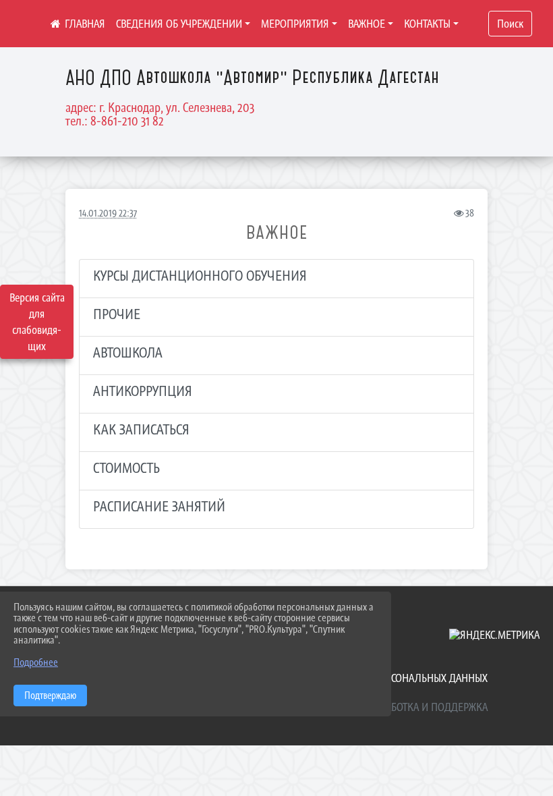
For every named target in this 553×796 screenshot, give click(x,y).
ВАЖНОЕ (366, 23)
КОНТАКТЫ (427, 23)
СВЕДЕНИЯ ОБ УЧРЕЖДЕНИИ (179, 23)
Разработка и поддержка (426, 707)
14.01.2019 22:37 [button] (108, 212)
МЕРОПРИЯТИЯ (295, 23)
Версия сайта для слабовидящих (37, 321)
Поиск (510, 23)
